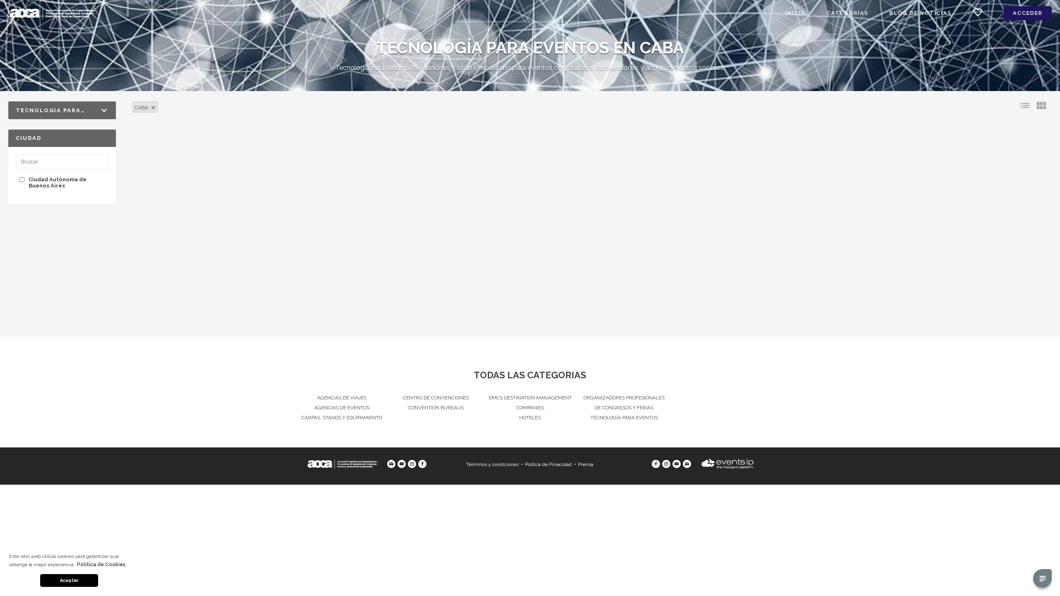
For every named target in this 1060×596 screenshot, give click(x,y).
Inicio (795, 13)
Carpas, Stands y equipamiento (341, 418)
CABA (141, 108)
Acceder (1028, 13)
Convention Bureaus (436, 408)
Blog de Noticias (920, 13)
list (1025, 105)
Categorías (847, 13)
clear (153, 108)
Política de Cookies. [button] (102, 564)
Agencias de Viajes (341, 398)
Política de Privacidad (548, 464)
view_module (1041, 105)
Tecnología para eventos (624, 418)
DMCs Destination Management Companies (530, 403)
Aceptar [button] (69, 580)
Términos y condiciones (492, 464)
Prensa (585, 464)
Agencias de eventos (341, 408)
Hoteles (530, 418)
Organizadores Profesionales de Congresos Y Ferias (624, 403)
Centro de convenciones (436, 398)
